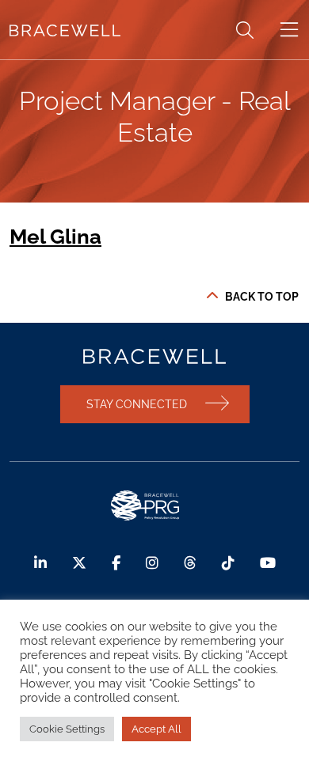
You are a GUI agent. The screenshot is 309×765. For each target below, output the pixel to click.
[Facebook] (116, 563)
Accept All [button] (156, 729)
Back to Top (262, 296)
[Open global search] (245, 30)
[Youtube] (267, 563)
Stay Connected (136, 404)
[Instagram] (152, 563)
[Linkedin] (40, 563)
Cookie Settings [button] (67, 729)
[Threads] (190, 563)
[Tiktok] (228, 563)
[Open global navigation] (289, 30)
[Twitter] (79, 563)
